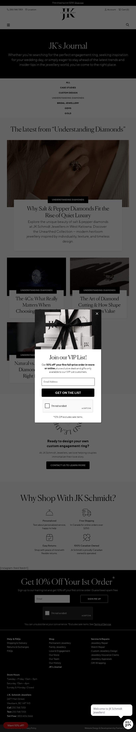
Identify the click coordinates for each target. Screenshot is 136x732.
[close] (97, 313)
